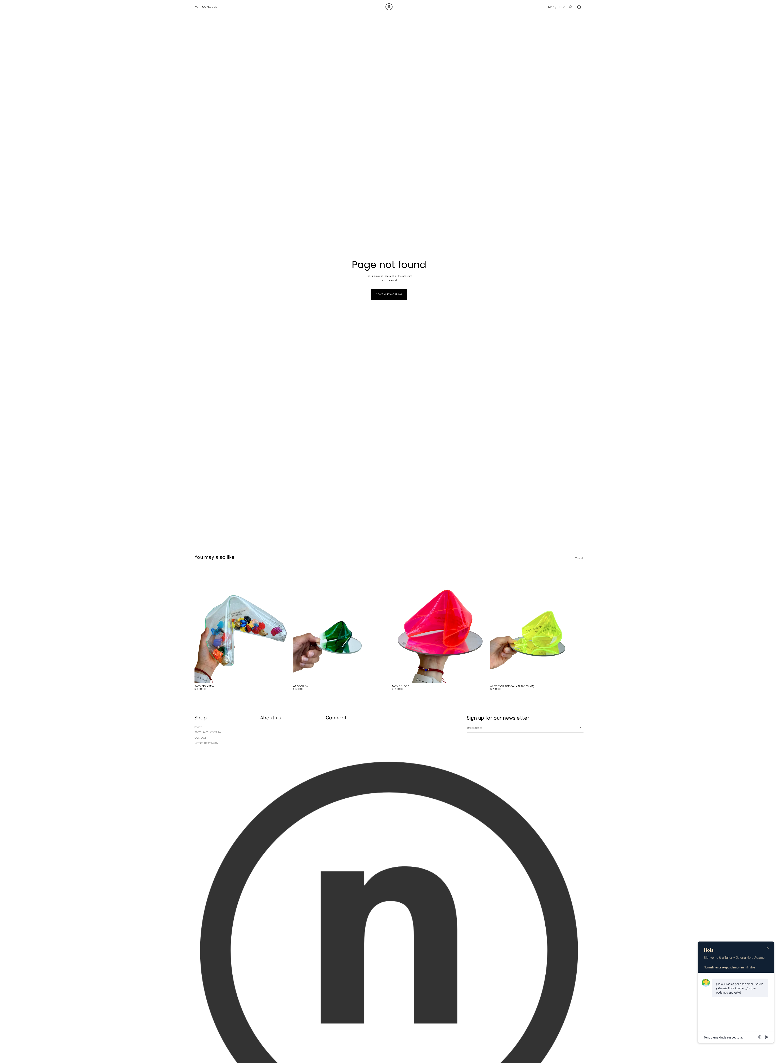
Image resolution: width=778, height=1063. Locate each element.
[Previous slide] (200, 624)
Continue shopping (389, 294)
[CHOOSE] (478, 676)
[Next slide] (282, 624)
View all (579, 558)
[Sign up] (579, 728)
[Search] (570, 6)
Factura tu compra (207, 732)
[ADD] (281, 676)
